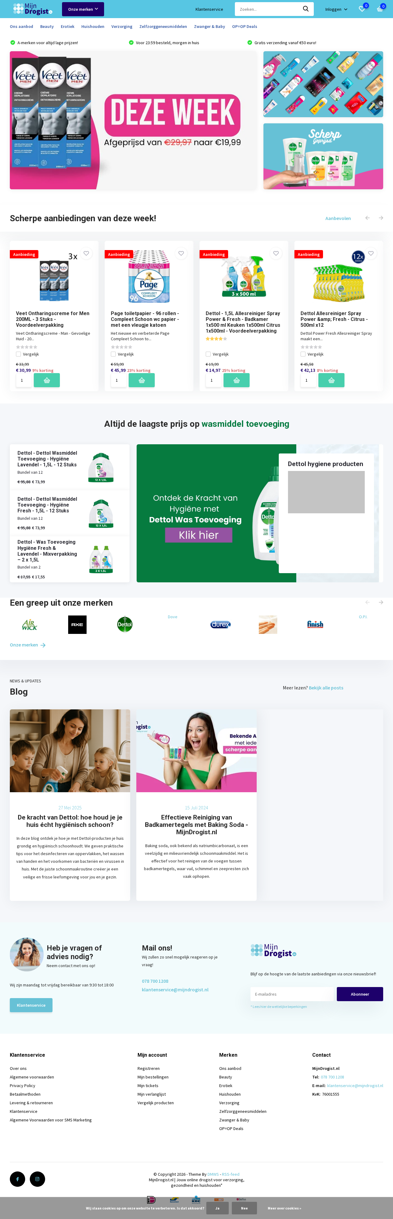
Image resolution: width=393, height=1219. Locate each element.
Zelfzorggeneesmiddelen (163, 26)
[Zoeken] (306, 9)
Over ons (18, 1068)
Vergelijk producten (156, 1102)
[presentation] (367, 218)
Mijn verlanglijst (152, 1094)
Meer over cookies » (284, 1208)
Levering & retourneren (31, 1102)
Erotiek (67, 26)
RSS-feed (230, 1174)
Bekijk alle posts (326, 688)
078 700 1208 (155, 981)
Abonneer (360, 994)
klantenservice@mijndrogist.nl (175, 989)
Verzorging (121, 26)
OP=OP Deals (244, 26)
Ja (218, 1208)
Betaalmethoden (25, 1094)
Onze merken (80, 9)
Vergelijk (31, 354)
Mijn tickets (148, 1085)
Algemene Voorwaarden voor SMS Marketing (51, 1120)
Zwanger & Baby (209, 26)
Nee (244, 1208)
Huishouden (92, 26)
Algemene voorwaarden (32, 1077)
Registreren (149, 1068)
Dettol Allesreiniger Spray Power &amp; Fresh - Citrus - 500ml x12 (334, 319)
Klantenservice (209, 9)
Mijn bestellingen (153, 1077)
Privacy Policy (22, 1085)
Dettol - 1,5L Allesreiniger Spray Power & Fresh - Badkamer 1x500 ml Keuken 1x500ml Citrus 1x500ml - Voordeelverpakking (243, 322)
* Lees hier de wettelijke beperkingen (279, 1006)
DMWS (213, 1174)
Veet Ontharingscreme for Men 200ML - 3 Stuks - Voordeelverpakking (52, 319)
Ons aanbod (21, 26)
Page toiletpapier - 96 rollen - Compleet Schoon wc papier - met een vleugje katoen (145, 319)
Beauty (47, 26)
